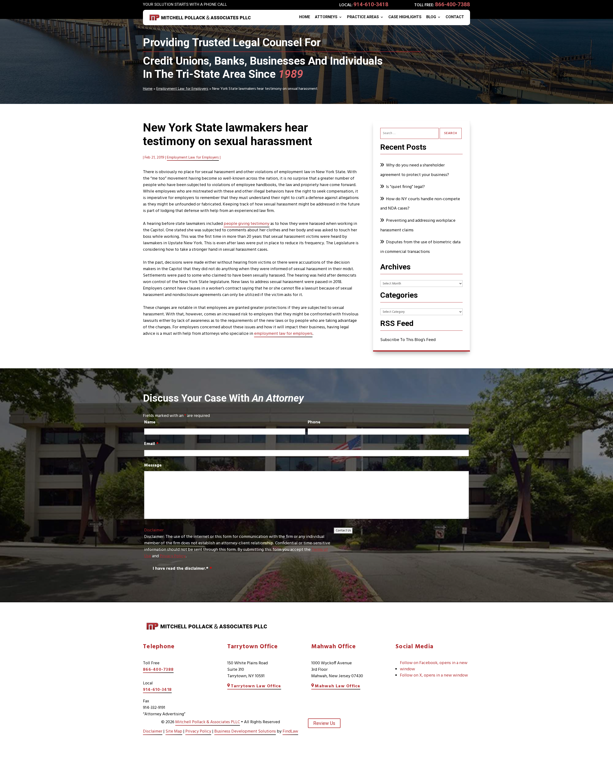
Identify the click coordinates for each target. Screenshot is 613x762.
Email (151, 443)
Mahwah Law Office (337, 686)
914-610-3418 (370, 4)
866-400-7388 (452, 4)
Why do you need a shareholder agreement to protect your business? (415, 170)
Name (149, 422)
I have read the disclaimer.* (182, 568)
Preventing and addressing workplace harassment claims (417, 225)
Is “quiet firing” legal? (405, 186)
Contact (455, 17)
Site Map (173, 731)
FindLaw (290, 731)
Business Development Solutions (245, 731)
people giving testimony (246, 223)
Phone (314, 422)
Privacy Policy (173, 556)
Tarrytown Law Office (256, 686)
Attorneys (326, 17)
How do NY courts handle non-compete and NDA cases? (420, 204)
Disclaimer (154, 530)
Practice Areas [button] (363, 17)
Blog (431, 17)
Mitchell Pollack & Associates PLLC (207, 722)
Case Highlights (404, 17)
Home (304, 17)
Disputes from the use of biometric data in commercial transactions (420, 247)
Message (153, 465)
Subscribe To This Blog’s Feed (408, 339)
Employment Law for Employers (193, 157)
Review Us (324, 723)
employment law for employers (283, 333)
